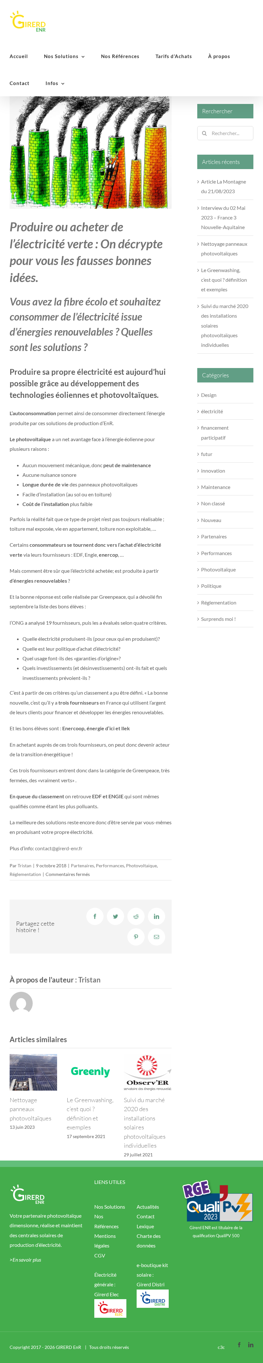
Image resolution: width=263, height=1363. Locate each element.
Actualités (148, 1207)
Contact (146, 1216)
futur (206, 454)
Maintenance (215, 487)
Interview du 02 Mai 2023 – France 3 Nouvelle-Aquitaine (223, 217)
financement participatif (215, 432)
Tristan (24, 865)
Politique (211, 586)
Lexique (145, 1226)
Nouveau (211, 520)
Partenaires (82, 865)
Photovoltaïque (141, 865)
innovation (213, 470)
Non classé (213, 503)
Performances (110, 865)
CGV (99, 1255)
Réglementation (25, 874)
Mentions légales (105, 1240)
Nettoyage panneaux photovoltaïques (30, 1109)
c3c (221, 1347)
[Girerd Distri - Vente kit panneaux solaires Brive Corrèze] (153, 1294)
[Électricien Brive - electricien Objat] (110, 1304)
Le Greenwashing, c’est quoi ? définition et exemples (224, 280)
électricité (212, 411)
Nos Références (106, 1221)
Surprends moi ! (218, 619)
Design (208, 395)
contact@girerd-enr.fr (58, 848)
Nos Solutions (109, 1207)
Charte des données (149, 1240)
